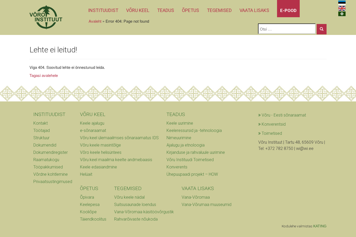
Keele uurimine (180, 123)
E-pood (288, 10)
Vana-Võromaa (196, 197)
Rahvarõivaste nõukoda (136, 219)
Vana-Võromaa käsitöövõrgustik (144, 211)
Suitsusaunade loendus (135, 204)
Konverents (177, 167)
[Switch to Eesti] (342, 3)
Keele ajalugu (92, 123)
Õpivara (87, 197)
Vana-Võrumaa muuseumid (206, 204)
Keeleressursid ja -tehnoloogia (194, 130)
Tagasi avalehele (43, 75)
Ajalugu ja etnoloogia (186, 145)
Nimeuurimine (179, 137)
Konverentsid (273, 124)
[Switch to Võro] (342, 14)
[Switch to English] (342, 8)
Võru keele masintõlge (100, 145)
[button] (322, 29)
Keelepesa (90, 204)
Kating (320, 226)
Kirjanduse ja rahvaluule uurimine (196, 152)
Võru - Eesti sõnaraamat (283, 115)
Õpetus (190, 10)
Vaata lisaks (254, 10)
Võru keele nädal (129, 197)
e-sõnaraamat (93, 130)
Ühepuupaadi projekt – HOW (192, 174)
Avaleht (95, 21)
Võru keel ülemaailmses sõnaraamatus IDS (119, 137)
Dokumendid (44, 145)
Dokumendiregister (50, 152)
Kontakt (40, 123)
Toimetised (271, 133)
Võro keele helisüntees (100, 152)
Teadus (165, 10)
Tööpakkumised (48, 167)
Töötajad (41, 130)
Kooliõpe (88, 211)
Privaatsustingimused (52, 181)
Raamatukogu (46, 159)
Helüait (86, 174)
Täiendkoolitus (93, 219)
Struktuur (41, 137)
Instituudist (103, 10)
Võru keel (137, 10)
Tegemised (219, 10)
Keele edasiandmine (98, 167)
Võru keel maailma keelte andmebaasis (116, 159)
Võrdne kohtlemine (50, 174)
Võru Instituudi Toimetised (190, 159)
